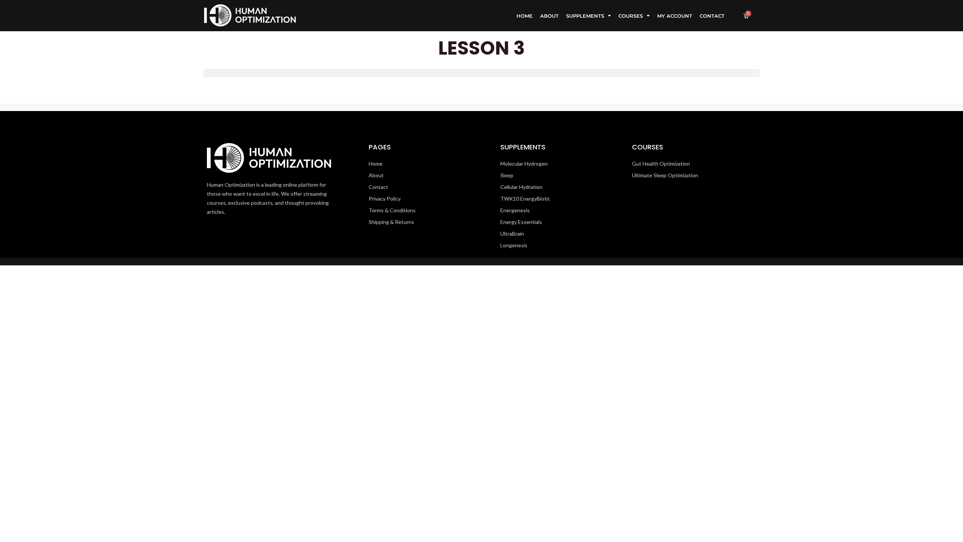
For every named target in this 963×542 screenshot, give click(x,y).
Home (524, 16)
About (549, 16)
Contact (712, 16)
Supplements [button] (585, 16)
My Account (674, 16)
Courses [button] (630, 16)
